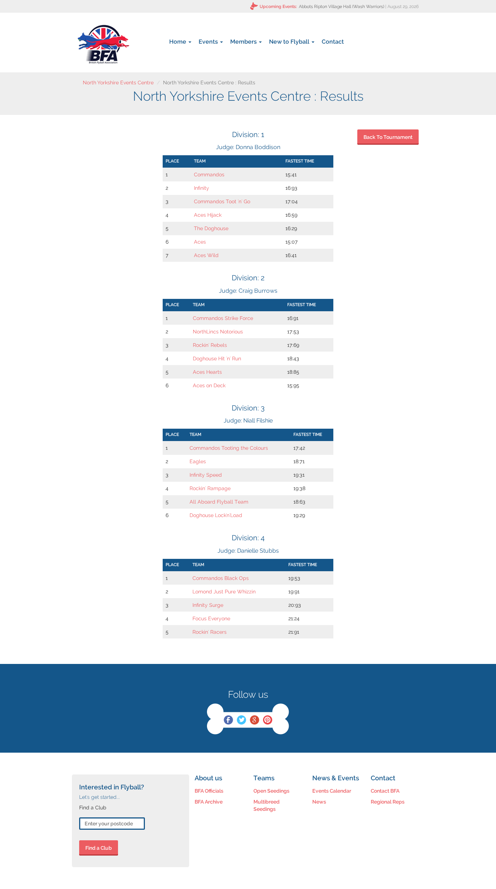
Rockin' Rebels (210, 345)
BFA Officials (209, 791)
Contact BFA (385, 791)
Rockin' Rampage (210, 488)
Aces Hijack (207, 215)
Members (244, 41)
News (319, 802)
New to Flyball (290, 41)
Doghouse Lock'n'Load (216, 515)
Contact (333, 41)
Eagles (198, 461)
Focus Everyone (211, 618)
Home (178, 41)
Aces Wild (206, 255)
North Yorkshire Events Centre (118, 82)
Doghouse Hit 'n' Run (217, 358)
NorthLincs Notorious (218, 332)
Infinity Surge (207, 605)
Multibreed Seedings (266, 805)
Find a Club (98, 848)
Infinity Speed (206, 475)
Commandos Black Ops (220, 578)
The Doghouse (211, 228)
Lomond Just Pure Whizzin (224, 591)
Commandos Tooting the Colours (229, 448)
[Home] (103, 44)
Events (209, 41)
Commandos (209, 174)
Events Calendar (331, 791)
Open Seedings (271, 791)
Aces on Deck (209, 385)
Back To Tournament (387, 137)
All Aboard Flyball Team (219, 502)
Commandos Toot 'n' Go (222, 201)
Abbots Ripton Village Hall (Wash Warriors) (341, 6)
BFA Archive (209, 802)
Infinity (201, 188)
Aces (200, 242)
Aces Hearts (207, 372)
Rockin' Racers (209, 632)
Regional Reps (387, 802)
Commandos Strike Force (223, 318)
